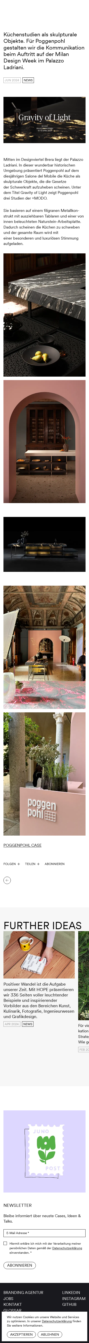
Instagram (74, 1298)
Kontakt (12, 1304)
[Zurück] (7, 880)
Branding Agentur (23, 1292)
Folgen (9, 864)
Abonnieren (55, 864)
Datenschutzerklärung (57, 1321)
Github (69, 1304)
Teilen (30, 864)
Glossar (12, 1310)
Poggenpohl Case (22, 845)
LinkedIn (71, 1292)
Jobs (8, 1298)
